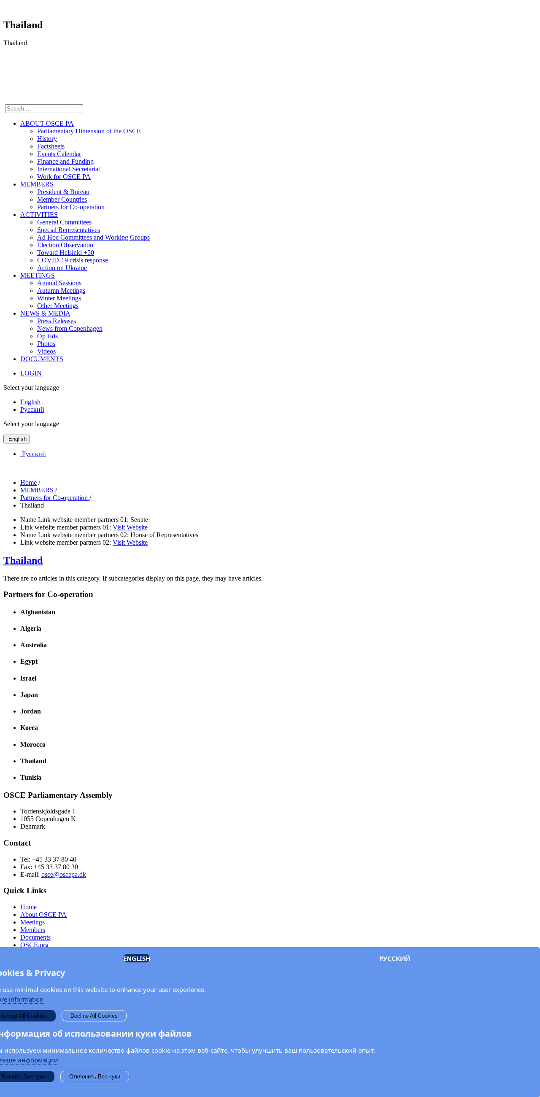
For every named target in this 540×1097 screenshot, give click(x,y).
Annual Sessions (59, 282)
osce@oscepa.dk (63, 874)
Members (32, 929)
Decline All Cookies (94, 1016)
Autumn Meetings (61, 290)
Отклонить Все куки (94, 1076)
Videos (46, 351)
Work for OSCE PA (64, 176)
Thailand (23, 560)
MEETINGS (37, 275)
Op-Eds (47, 336)
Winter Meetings (59, 298)
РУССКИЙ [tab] (394, 958)
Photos (46, 343)
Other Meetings (57, 305)
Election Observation (65, 245)
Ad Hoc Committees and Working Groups (93, 237)
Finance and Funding (65, 161)
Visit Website (130, 527)
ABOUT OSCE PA (47, 123)
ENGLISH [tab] (136, 958)
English (30, 401)
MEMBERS (37, 184)
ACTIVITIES (39, 214)
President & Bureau (63, 191)
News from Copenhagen (70, 328)
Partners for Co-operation (71, 207)
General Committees (64, 222)
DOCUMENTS (41, 358)
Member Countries (62, 199)
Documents (35, 937)
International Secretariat (68, 169)
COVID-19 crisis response (72, 260)
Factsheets (51, 146)
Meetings (32, 922)
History (47, 138)
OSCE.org (34, 944)
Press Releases (56, 320)
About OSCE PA (43, 914)
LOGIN (31, 373)
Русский (32, 409)
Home (28, 907)
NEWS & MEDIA (45, 313)
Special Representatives (68, 229)
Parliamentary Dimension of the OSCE (89, 131)
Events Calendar (59, 153)
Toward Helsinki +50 (65, 252)
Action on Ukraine (62, 267)
